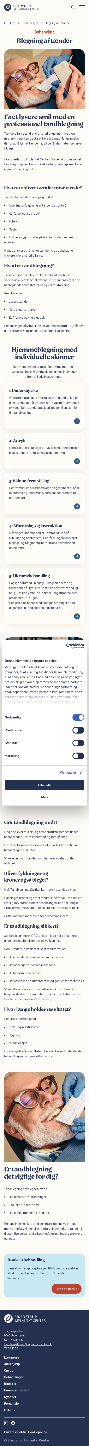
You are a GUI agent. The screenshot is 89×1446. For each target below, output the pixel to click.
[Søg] (73, 7)
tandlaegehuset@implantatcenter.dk (28, 1344)
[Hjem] (21, 7)
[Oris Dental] (25, 1321)
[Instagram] (6, 1423)
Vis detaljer (68, 772)
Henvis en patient (17, 1390)
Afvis (44, 797)
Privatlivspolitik (15, 1432)
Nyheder (10, 1397)
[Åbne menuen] (82, 7)
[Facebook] (13, 1423)
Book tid (10, 1383)
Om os (8, 1370)
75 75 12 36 (11, 1348)
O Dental (10, 1410)
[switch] (78, 730)
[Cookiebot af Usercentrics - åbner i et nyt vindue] (66, 646)
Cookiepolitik (37, 1432)
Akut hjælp (12, 1364)
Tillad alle (44, 785)
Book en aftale (66, 1289)
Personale (11, 1403)
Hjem (12, 23)
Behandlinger (30, 23)
